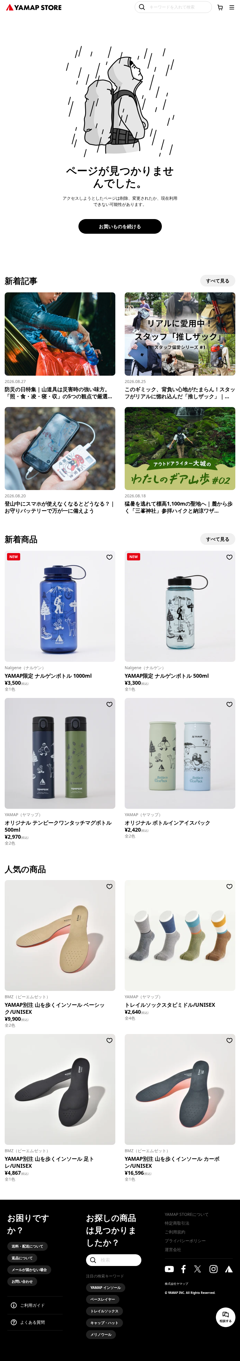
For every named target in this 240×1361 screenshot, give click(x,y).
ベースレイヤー (102, 1299)
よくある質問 (32, 1322)
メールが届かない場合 (29, 1269)
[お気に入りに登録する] (109, 557)
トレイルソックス (104, 1311)
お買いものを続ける (120, 226)
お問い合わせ (22, 1281)
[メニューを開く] (231, 7)
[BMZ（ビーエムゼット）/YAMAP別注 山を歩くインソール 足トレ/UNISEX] (60, 1089)
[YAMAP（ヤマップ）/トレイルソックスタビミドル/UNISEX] (180, 935)
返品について (22, 1257)
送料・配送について (27, 1246)
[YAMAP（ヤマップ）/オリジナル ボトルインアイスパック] (180, 753)
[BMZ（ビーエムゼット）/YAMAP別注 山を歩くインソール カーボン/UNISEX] (180, 1089)
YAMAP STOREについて (187, 1214)
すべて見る (217, 280)
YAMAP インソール (105, 1287)
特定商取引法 (177, 1223)
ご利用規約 (175, 1232)
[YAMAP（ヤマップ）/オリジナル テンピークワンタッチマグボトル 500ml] (60, 753)
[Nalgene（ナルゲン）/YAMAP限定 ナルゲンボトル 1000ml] (60, 606)
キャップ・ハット (104, 1322)
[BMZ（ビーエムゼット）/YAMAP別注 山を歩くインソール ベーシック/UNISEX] (60, 935)
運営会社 (173, 1249)
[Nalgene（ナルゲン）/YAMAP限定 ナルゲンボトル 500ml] (180, 606)
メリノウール (101, 1334)
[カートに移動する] (220, 7)
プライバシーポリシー (185, 1240)
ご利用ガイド (32, 1305)
